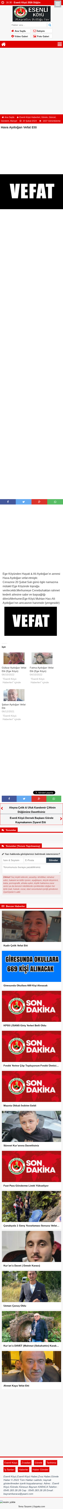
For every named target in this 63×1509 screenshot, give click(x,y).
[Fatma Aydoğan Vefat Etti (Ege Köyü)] (42, 658)
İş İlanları (9, 1469)
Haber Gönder (40, 1469)
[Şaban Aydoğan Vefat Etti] (14, 695)
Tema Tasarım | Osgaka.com (31, 1506)
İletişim (40, 31)
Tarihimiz (51, 1462)
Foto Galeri (42, 36)
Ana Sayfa (20, 31)
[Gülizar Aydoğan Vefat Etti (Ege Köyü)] (14, 658)
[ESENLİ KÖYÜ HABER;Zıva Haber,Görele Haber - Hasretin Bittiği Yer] (32, 13)
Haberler (23, 1469)
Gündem (5, 121)
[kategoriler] (59, 44)
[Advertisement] (31, 81)
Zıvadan (26, 1462)
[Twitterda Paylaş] (23, 501)
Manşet (13, 121)
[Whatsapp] (55, 501)
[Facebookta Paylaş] (8, 501)
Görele (44, 117)
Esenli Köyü (10, 1462)
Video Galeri (21, 36)
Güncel (52, 117)
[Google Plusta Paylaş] (39, 501)
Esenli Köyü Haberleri (29, 117)
